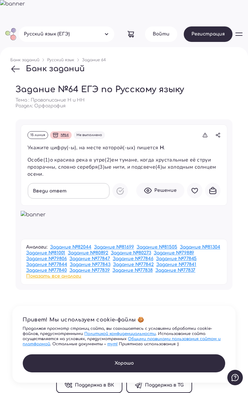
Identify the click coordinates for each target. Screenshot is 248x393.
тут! (112, 344)
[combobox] (66, 34)
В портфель (213, 190)
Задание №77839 (89, 270)
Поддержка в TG (164, 385)
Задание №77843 (90, 264)
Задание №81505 (157, 247)
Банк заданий (55, 68)
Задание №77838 (132, 270)
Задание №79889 (174, 253)
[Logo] (10, 34)
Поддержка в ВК (94, 385)
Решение (165, 190)
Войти (161, 34)
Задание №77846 (133, 258)
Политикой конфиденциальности (120, 333)
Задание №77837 (175, 270)
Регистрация (208, 34)
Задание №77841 (176, 264)
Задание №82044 (70, 247)
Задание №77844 (46, 264)
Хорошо (124, 363)
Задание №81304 (200, 247)
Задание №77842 (133, 264)
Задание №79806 (46, 258)
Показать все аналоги (53, 276)
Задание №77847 (89, 258)
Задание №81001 (45, 253)
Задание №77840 (46, 270)
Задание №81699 (114, 247)
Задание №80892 (88, 253)
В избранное (194, 190)
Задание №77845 (176, 258)
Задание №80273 (131, 253)
